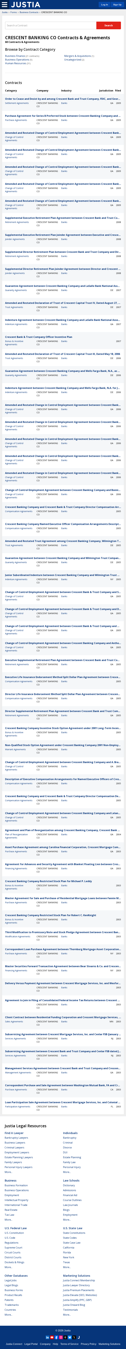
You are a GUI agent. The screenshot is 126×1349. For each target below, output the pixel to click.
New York (68, 1257)
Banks (64, 103)
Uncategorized (72, 59)
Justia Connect (14, 1344)
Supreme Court (13, 1247)
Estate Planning (72, 1157)
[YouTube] (52, 1337)
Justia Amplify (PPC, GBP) (77, 1300)
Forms (13, 12)
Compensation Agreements (18, 511)
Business (10, 1180)
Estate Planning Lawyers (19, 1157)
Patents (9, 1300)
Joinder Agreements (15, 239)
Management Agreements (18, 1072)
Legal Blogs (11, 1285)
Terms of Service (69, 1344)
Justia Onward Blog (74, 1305)
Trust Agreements (14, 307)
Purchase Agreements (16, 120)
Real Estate (11, 1210)
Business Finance (15, 56)
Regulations (11, 1242)
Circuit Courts (12, 1252)
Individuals (70, 1133)
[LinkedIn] (47, 1337)
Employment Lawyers (17, 1152)
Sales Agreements (14, 1021)
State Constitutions (74, 1233)
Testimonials (70, 1309)
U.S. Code (10, 1237)
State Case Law (71, 1242)
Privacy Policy (88, 1344)
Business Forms (14, 1290)
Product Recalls (13, 1295)
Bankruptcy (69, 1137)
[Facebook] (56, 1337)
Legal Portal (31, 1344)
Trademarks (12, 1305)
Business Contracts (29, 12)
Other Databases (16, 1275)
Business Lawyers (15, 1142)
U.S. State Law (72, 1228)
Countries (10, 1309)
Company (45, 1344)
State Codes (70, 1237)
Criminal (68, 1142)
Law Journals (70, 1205)
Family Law (69, 1162)
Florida (67, 1252)
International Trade (16, 1205)
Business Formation (16, 1185)
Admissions (69, 1190)
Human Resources (15, 63)
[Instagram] (61, 1337)
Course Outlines (72, 1200)
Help (55, 1344)
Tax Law (9, 1214)
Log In (104, 4)
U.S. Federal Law (16, 1228)
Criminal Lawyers (14, 1147)
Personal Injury (72, 1167)
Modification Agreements (17, 936)
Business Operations (17, 59)
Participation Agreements (17, 1106)
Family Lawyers (13, 1162)
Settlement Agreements (17, 103)
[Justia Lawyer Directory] (79, 1337)
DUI (65, 1152)
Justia (5, 12)
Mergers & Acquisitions (77, 56)
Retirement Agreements (17, 222)
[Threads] (65, 1337)
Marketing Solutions (76, 1275)
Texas (66, 1262)
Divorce (67, 1147)
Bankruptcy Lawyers (16, 1137)
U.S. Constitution (14, 1233)
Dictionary (69, 1185)
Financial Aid (70, 1195)
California (68, 1247)
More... (8, 1172)
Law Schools (71, 1180)
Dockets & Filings (14, 1262)
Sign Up (117, 4)
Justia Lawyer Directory (76, 1285)
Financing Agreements (16, 868)
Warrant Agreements (15, 749)
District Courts (13, 1257)
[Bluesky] (70, 1337)
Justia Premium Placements (78, 1290)
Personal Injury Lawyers (18, 1167)
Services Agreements (15, 1038)
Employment (12, 1195)
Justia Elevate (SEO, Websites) (80, 1295)
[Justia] (25, 4)
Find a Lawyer (14, 1133)
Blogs (66, 1210)
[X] (74, 1337)
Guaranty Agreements (16, 290)
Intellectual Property (16, 1200)
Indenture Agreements (16, 324)
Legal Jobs (11, 1280)
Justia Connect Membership (79, 1280)
